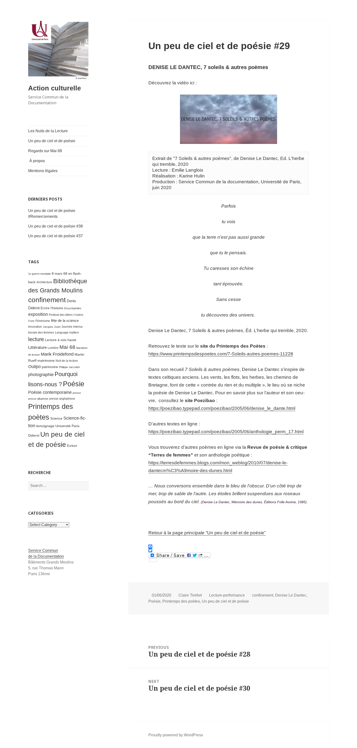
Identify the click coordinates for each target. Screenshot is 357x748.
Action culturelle (54, 88)
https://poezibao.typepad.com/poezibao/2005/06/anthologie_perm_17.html (226, 431)
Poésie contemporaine (50, 392)
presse (77, 392)
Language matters (67, 332)
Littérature (37, 347)
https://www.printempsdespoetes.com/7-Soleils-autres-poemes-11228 (220, 353)
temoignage (45, 426)
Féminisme (42, 321)
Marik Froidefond (57, 354)
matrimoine (46, 360)
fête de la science (65, 320)
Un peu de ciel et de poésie (51, 141)
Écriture (72, 446)
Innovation (35, 326)
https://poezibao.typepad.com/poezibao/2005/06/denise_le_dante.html (221, 408)
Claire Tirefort (190, 595)
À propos (37, 161)
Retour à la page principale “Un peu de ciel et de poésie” (207, 532)
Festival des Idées (61, 315)
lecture (36, 339)
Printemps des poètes (181, 601)
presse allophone (38, 398)
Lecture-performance (227, 595)
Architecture (44, 282)
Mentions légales (43, 171)
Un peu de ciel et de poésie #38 (55, 226)
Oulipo (34, 366)
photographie (41, 374)
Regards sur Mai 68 (45, 151)
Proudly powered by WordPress (175, 735)
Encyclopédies (72, 308)
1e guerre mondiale (39, 273)
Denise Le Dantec (290, 595)
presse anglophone (62, 398)
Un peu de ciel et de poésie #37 (55, 236)
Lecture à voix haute (60, 340)
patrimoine (50, 367)
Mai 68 (67, 347)
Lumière (53, 348)
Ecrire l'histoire (52, 308)
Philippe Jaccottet (69, 367)
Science (56, 418)
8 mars (57, 273)
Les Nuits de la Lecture (48, 131)
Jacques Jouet (51, 326)
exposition (38, 314)
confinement (47, 300)
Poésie (73, 384)
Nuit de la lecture (67, 360)
